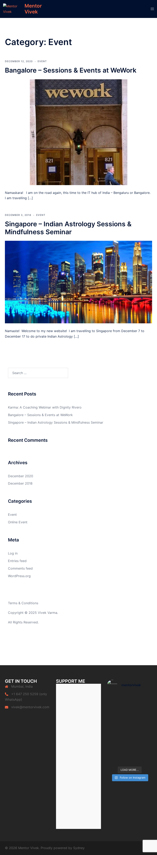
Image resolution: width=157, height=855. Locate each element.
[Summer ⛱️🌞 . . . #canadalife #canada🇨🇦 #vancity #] (118, 729)
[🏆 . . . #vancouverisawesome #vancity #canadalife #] (141, 729)
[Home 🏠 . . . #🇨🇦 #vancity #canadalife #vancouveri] (141, 743)
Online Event (17, 522)
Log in (13, 553)
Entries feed (17, 561)
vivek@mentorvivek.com (30, 707)
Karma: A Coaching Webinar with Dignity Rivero (45, 407)
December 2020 (20, 476)
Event (42, 61)
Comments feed (20, 568)
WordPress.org (19, 576)
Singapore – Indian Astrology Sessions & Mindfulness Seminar (68, 228)
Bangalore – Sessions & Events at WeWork (70, 70)
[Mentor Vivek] (12, 8)
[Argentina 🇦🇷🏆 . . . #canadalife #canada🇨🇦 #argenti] (141, 715)
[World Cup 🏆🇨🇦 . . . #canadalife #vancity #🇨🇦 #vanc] (118, 743)
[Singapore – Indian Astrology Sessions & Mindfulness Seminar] (78, 282)
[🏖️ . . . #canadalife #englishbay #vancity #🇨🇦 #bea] (118, 757)
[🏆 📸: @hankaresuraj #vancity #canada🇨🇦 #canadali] (141, 701)
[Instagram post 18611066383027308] (118, 701)
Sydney (79, 848)
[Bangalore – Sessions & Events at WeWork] (78, 132)
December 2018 (20, 483)
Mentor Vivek (33, 9)
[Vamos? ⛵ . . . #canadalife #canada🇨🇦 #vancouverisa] (118, 715)
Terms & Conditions (23, 603)
